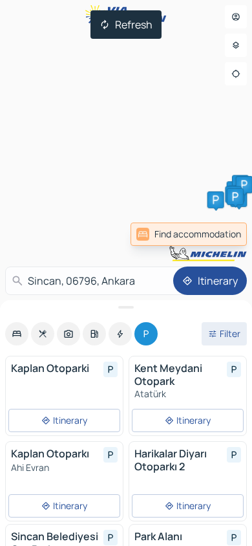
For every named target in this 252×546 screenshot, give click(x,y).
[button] (215, 199)
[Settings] (236, 45)
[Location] (236, 73)
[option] (16, 333)
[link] (189, 234)
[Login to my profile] (236, 16)
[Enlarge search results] (126, 307)
